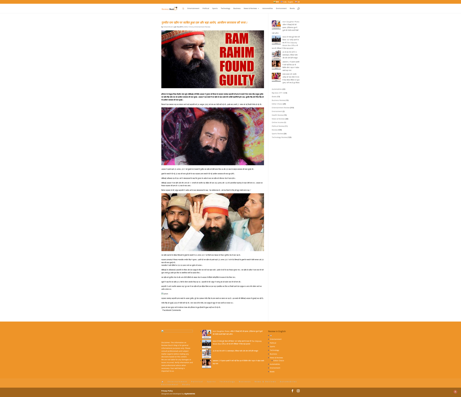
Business (237, 8)
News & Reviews (250, 8)
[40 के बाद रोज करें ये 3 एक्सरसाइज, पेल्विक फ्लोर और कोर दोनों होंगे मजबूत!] (206, 354)
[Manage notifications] (455, 392)
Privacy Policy (167, 391)
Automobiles (267, 8)
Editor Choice (189, 27)
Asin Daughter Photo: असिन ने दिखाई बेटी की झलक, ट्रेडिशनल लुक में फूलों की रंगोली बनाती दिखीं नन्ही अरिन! (286, 27)
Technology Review (279, 137)
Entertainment (193, 8)
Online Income (278, 122)
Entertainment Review (202, 27)
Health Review (277, 115)
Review (274, 130)
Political (206, 8)
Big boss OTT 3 (278, 93)
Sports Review (277, 133)
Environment (281, 8)
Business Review (278, 100)
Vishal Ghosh (168, 27)
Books (292, 8)
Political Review (278, 126)
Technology (225, 8)
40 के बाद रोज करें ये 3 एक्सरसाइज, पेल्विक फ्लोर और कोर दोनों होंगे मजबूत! (290, 55)
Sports (215, 8)
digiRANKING (189, 394)
